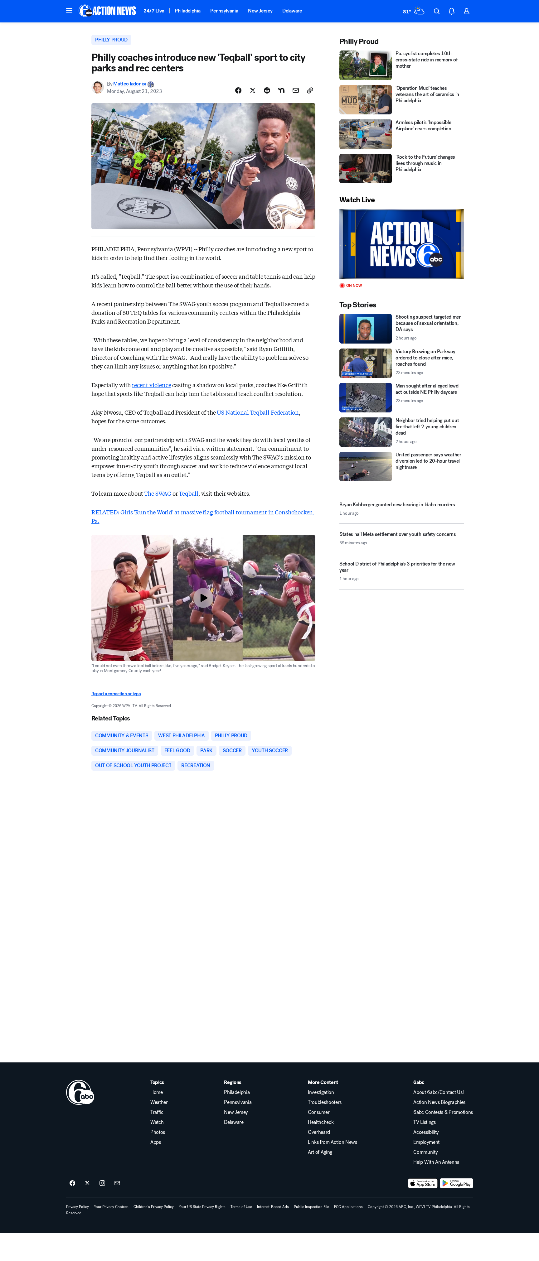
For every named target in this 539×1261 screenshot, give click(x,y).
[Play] (401, 244)
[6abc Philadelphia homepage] (107, 11)
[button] (69, 10)
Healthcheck (320, 1122)
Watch (156, 1122)
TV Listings (424, 1122)
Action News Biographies (439, 1102)
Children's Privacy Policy (154, 1207)
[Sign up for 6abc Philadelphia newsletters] (117, 1183)
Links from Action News (332, 1142)
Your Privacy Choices (111, 1207)
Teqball (188, 493)
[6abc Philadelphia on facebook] (72, 1183)
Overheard (319, 1132)
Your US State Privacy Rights (202, 1207)
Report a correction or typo (116, 694)
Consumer (318, 1112)
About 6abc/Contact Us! (438, 1092)
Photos (157, 1132)
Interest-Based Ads (273, 1207)
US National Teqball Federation (258, 412)
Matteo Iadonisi (129, 84)
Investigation (321, 1092)
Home (156, 1092)
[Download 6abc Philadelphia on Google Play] (456, 1183)
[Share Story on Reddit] (267, 90)
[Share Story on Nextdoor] (281, 90)
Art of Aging (320, 1152)
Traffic (156, 1112)
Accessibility (426, 1132)
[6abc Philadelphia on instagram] (102, 1183)
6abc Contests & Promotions (443, 1112)
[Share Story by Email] (295, 90)
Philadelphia (187, 10)
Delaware (292, 10)
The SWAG (157, 493)
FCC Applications (348, 1207)
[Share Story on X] (252, 90)
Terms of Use (241, 1207)
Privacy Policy (77, 1207)
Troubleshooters (325, 1102)
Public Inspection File (311, 1207)
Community (425, 1152)
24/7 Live (153, 10)
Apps (155, 1142)
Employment (426, 1142)
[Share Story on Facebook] (238, 90)
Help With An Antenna (436, 1162)
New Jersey (260, 10)
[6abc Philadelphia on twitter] (87, 1183)
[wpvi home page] (80, 1092)
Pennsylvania (224, 10)
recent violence (151, 385)
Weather (159, 1102)
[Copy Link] (310, 90)
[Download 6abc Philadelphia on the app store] (423, 1183)
